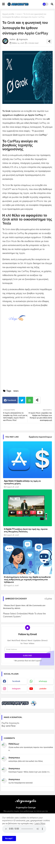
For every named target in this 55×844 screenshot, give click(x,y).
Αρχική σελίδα (8, 14)
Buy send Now (9, 726)
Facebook (11, 400)
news (18, 14)
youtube (42, 689)
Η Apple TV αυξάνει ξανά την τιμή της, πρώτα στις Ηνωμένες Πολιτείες (26, 530)
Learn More (39, 823)
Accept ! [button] (9, 838)
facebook (16, 681)
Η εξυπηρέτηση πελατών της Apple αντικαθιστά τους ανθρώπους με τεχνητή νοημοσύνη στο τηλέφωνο (27, 579)
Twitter (21, 400)
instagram (16, 689)
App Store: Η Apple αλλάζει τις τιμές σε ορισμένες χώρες (22, 482)
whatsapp (43, 681)
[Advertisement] (27, 359)
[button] (52, 4)
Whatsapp (29, 400)
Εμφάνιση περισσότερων (40, 437)
